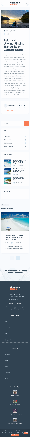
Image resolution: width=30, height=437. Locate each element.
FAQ (6, 334)
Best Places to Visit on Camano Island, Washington (19, 170)
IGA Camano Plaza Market (15, 423)
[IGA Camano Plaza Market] (15, 420)
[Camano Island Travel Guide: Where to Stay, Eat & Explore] (7, 163)
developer (11, 105)
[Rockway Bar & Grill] (15, 401)
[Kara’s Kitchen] (15, 392)
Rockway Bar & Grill (15, 404)
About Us (7, 328)
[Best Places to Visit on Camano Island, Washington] (7, 171)
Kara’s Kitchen (15, 395)
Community (8, 354)
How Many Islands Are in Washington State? (18, 179)
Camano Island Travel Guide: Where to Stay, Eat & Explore (19, 162)
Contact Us (8, 340)
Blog (6, 321)
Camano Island (9, 110)
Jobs (6, 360)
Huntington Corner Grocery (15, 414)
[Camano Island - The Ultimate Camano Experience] (15, 3)
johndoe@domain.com (15, 299)
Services (7, 373)
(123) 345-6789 (15, 294)
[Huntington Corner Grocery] (15, 411)
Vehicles (7, 366)
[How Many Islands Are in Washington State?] (7, 180)
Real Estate (8, 379)
